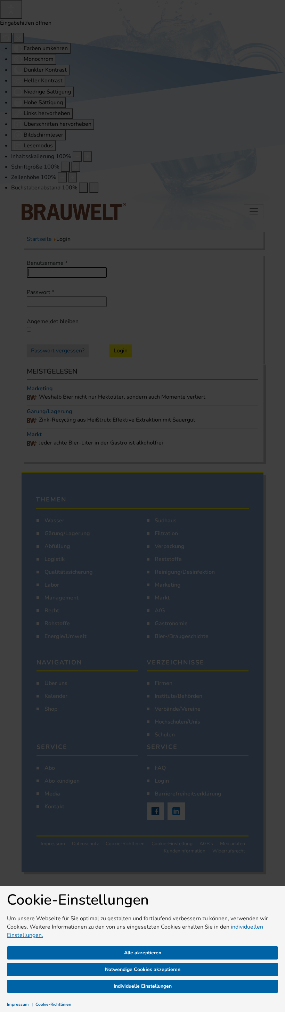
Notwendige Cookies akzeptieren (142, 969)
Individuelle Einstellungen (143, 986)
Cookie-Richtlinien (53, 1004)
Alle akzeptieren (142, 952)
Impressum (18, 1004)
